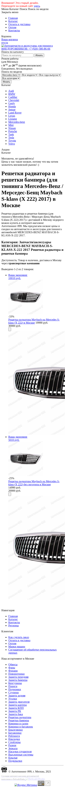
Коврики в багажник (20, 726)
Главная (13, 18)
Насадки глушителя (20, 751)
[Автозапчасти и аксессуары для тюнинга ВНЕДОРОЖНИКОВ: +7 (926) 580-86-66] (32, 48)
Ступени (13, 692)
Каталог (13, 21)
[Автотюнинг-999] (4, 771)
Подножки (14, 689)
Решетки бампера (18, 720)
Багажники (14, 732)
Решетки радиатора (19, 717)
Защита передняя (18, 676)
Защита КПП (16, 708)
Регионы (13, 625)
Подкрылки (15, 760)
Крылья (12, 757)
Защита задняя (16, 695)
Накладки (14, 739)
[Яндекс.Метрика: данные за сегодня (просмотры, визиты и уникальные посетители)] (26, 785)
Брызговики (15, 729)
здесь (37, 5)
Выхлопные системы (20, 754)
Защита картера (17, 704)
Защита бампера (17, 680)
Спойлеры (14, 742)
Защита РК (14, 711)
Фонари (13, 670)
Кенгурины (15, 683)
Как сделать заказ (18, 637)
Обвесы (13, 664)
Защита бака (15, 714)
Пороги (12, 686)
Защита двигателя (18, 701)
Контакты (14, 30)
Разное (12, 745)
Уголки (12, 698)
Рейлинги (14, 735)
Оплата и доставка (19, 24)
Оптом (12, 27)
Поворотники (16, 673)
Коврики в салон (18, 723)
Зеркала (13, 748)
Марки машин (16, 646)
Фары (11, 667)
